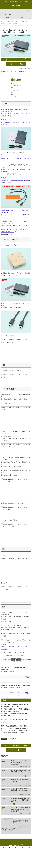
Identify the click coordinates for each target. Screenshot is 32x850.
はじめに (13, 83)
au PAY (21, 659)
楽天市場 (10, 659)
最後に (12, 94)
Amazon (4, 659)
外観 (12, 87)
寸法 (12, 92)
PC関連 (4, 738)
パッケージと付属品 (16, 85)
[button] (28, 448)
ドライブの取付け (15, 90)
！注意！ (15, 96)
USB (15, 738)
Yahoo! (15, 659)
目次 (15, 80)
